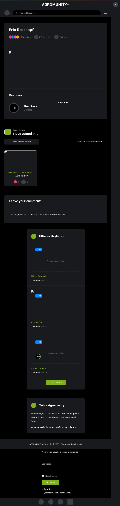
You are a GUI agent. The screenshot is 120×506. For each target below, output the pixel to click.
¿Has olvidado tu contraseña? (57, 493)
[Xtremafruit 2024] (55, 304)
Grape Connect (38, 368)
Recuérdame (51, 476)
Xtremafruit (37, 322)
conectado (34, 214)
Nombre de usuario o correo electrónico (60, 452)
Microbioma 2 (28, 172)
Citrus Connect (38, 276)
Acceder (50, 482)
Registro (48, 489)
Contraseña (47, 464)
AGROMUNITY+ (55, 4)
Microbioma (13, 172)
